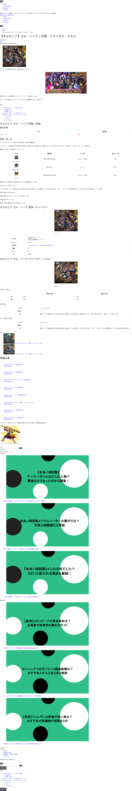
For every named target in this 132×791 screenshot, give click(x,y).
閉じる (3, 768)
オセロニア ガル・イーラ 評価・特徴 (12, 107)
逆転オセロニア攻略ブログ (7, 15)
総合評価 (8, 109)
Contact (6, 8)
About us (6, 756)
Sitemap (6, 10)
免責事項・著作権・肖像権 (11, 754)
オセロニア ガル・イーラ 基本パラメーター (14, 113)
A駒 (1, 41)
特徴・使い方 (9, 111)
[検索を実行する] (20, 448)
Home (5, 4)
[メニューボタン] (1, 26)
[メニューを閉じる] (1, 1)
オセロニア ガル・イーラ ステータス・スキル (15, 114)
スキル (7, 118)
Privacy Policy (7, 6)
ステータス (8, 116)
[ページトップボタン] (1, 763)
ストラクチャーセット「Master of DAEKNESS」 (41, 245)
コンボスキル (9, 120)
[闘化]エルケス (16, 169)
